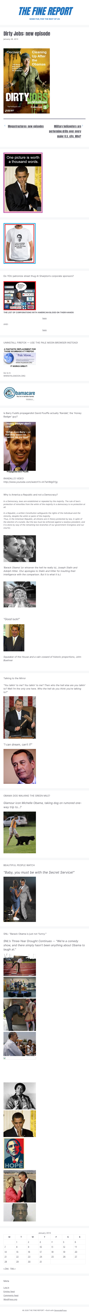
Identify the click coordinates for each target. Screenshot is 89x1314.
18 (52, 1252)
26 (64, 1256)
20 (76, 1252)
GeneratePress (60, 1310)
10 (41, 1247)
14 (6, 1252)
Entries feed (9, 1291)
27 (76, 1256)
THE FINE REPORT (44, 11)
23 (29, 1256)
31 (41, 1261)
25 (52, 1256)
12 (64, 1247)
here (44, 318)
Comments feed (10, 1295)
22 (17, 1256)
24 (41, 1256)
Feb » (13, 1268)
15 (17, 1252)
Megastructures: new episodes (26, 126)
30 (29, 1261)
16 (29, 1252)
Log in (6, 1287)
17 (41, 1252)
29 (17, 1261)
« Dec (6, 1268)
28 (6, 1261)
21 (6, 1256)
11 (52, 1247)
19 (64, 1252)
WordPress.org (10, 1299)
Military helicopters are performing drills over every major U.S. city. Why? (65, 131)
